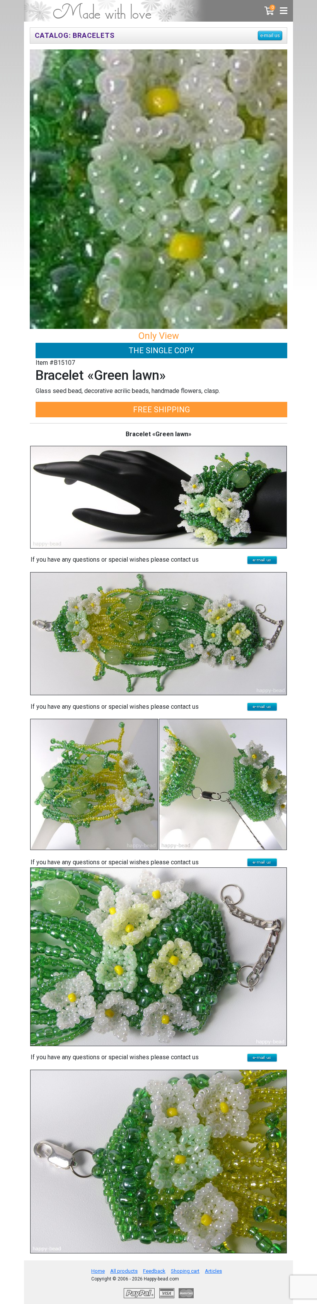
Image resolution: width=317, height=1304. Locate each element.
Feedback (154, 1271)
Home (98, 1271)
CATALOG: (53, 35)
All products (124, 1271)
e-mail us (270, 35)
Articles (213, 1271)
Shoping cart (185, 1271)
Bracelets (94, 35)
